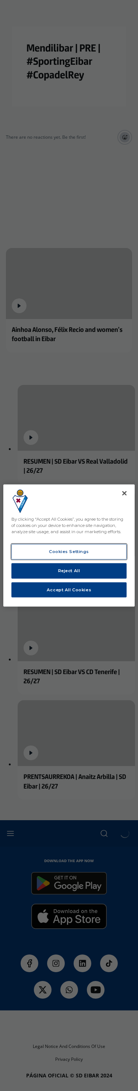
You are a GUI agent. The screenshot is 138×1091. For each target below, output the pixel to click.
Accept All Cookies (69, 589)
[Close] (124, 493)
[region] (68, 545)
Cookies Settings (69, 551)
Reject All (69, 570)
